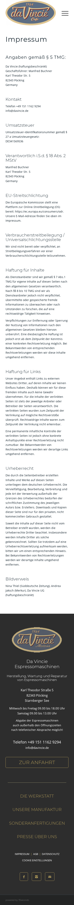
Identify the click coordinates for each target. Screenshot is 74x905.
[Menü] (63, 12)
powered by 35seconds (17, 899)
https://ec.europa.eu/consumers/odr (39, 211)
